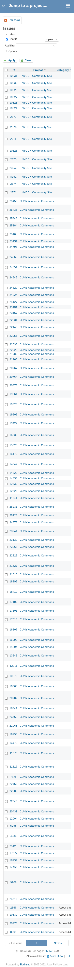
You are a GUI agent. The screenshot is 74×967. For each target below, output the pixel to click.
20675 (13, 385)
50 (50, 950)
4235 (13, 835)
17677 (13, 853)
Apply (11, 60)
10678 (13, 676)
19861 (13, 394)
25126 (13, 515)
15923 (13, 445)
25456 (13, 201)
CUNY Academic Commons (37, 201)
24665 (13, 257)
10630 (13, 82)
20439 (13, 811)
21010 (13, 574)
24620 (13, 287)
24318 (13, 898)
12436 (13, 483)
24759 (13, 717)
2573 (13, 159)
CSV (61, 956)
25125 (13, 846)
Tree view (14, 20)
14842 (13, 464)
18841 (13, 708)
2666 (13, 907)
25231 (13, 506)
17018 (13, 619)
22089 (13, 791)
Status (13, 39)
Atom (53, 956)
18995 (13, 581)
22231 (13, 320)
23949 (13, 168)
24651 (13, 267)
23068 (13, 546)
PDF (68, 956)
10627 (13, 97)
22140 (13, 327)
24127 (13, 301)
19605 (13, 414)
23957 (13, 307)
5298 (13, 825)
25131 (13, 241)
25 (46, 950)
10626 (13, 150)
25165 (13, 234)
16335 (13, 435)
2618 (13, 138)
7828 (13, 776)
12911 (13, 665)
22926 (13, 555)
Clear (28, 60)
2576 (13, 127)
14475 (13, 742)
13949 (13, 655)
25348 (13, 218)
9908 (13, 882)
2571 (13, 192)
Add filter (10, 45)
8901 (13, 932)
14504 (13, 646)
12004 (13, 818)
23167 (13, 312)
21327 (13, 565)
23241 (13, 531)
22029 (13, 349)
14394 (13, 867)
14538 (13, 478)
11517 (13, 766)
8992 (13, 176)
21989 (13, 353)
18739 (13, 860)
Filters (12, 34)
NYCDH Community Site (37, 75)
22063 (13, 725)
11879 (13, 753)
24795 (13, 246)
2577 (13, 116)
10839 (13, 914)
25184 (13, 225)
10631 (13, 75)
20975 (13, 923)
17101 (13, 610)
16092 (13, 639)
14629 (13, 472)
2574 (13, 183)
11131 (13, 498)
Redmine (25, 964)
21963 (13, 359)
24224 (13, 294)
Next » (58, 943)
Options (12, 51)
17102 (13, 602)
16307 (13, 629)
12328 (13, 490)
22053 (13, 335)
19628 (13, 404)
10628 (13, 90)
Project (38, 69)
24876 (13, 522)
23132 (13, 539)
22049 (13, 801)
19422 (13, 423)
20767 (13, 368)
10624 (13, 108)
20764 (13, 376)
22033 (13, 344)
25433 (13, 209)
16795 (13, 734)
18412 (13, 591)
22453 (13, 783)
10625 (13, 102)
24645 (13, 277)
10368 (13, 686)
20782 (13, 698)
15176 (13, 453)
